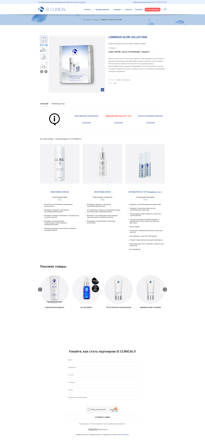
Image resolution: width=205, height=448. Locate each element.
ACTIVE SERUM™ (86, 307)
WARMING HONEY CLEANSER (150, 307)
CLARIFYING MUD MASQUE (54, 307)
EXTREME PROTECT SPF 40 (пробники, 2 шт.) (145, 192)
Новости (128, 9)
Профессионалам (102, 9)
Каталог (87, 9)
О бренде (117, 9)
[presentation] (40, 289)
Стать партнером (152, 9)
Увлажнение (126, 80)
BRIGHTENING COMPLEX (60, 192)
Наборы (96, 20)
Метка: (110, 83)
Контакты (139, 9)
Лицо (115, 83)
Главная (88, 20)
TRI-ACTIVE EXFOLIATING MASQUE (118, 307)
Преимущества (58, 104)
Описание (44, 104)
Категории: (111, 80)
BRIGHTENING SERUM (102, 192)
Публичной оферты (123, 434)
